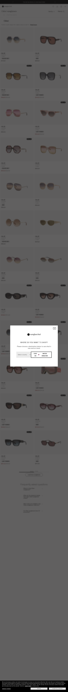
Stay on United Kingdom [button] (41, 355)
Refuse (39, 688)
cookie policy (28, 686)
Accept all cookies (57, 688)
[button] (54, 328)
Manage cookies (6, 688)
